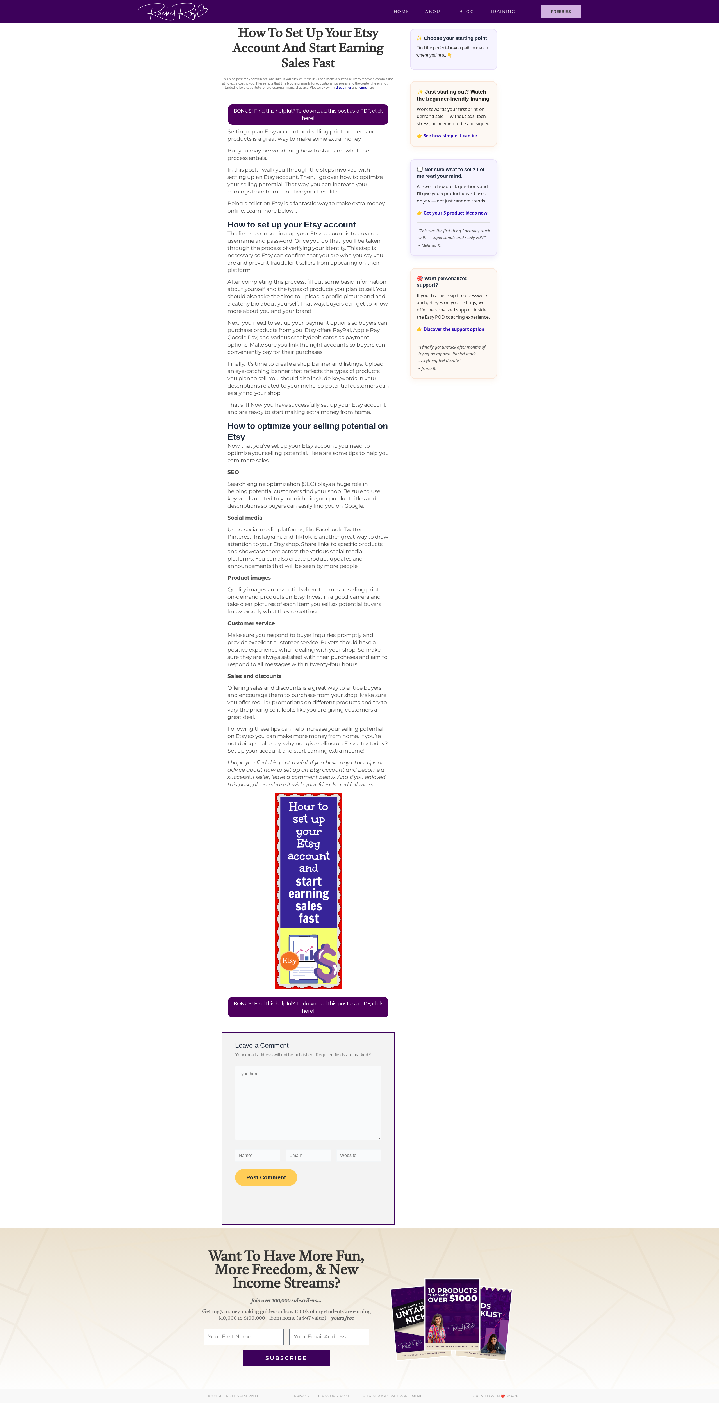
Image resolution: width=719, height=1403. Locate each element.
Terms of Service (334, 1396)
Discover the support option (454, 329)
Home (401, 11)
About (434, 11)
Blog (466, 11)
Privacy (302, 1396)
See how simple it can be (450, 136)
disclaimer (343, 88)
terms (362, 88)
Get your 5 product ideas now (456, 213)
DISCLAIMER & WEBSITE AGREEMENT (390, 1396)
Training (503, 11)
